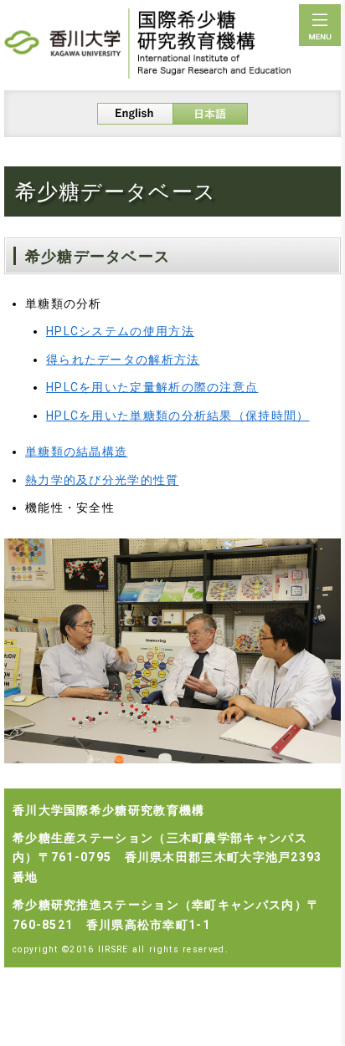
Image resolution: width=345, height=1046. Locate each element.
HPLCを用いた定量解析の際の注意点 (152, 387)
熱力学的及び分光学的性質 (102, 480)
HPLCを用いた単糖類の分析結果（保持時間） (178, 415)
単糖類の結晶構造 (76, 451)
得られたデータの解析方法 (123, 359)
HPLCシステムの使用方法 (120, 331)
